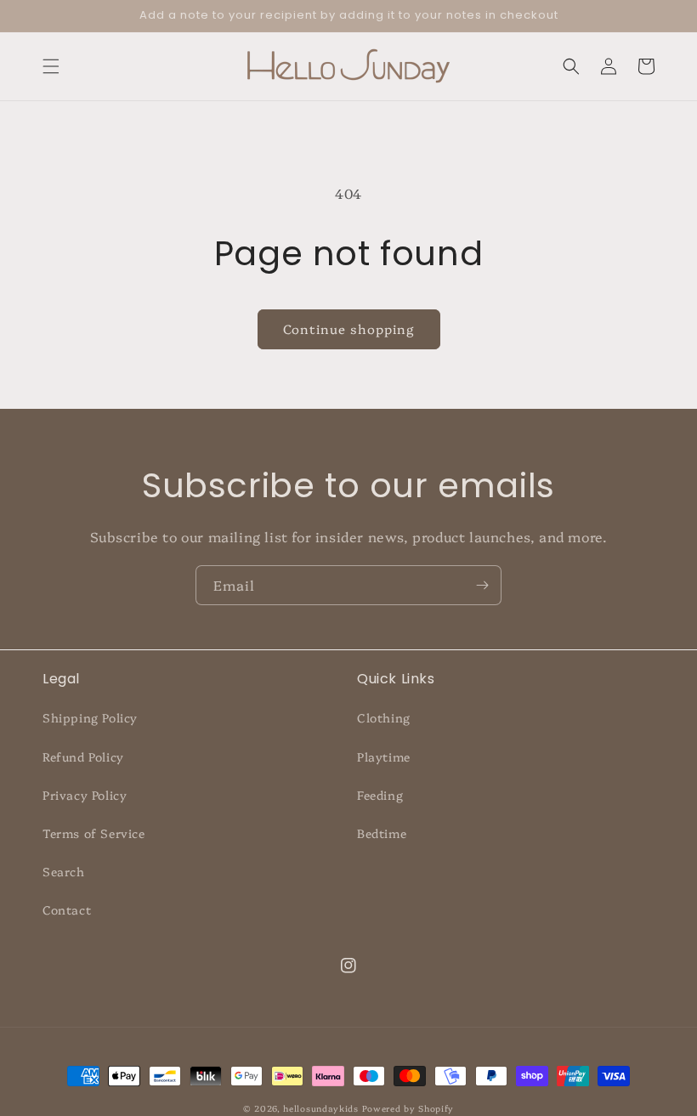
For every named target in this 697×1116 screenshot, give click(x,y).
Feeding (380, 794)
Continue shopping (349, 328)
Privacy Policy (84, 794)
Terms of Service (93, 832)
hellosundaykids (321, 1108)
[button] (51, 66)
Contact (66, 909)
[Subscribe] (482, 585)
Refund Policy (83, 756)
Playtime (384, 756)
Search (63, 871)
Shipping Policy (90, 717)
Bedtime (381, 832)
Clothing (384, 717)
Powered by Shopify (408, 1108)
